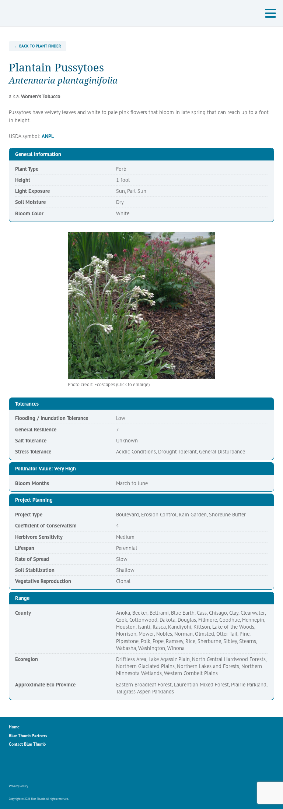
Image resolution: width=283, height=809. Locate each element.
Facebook (15, 766)
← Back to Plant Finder (37, 46)
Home (14, 726)
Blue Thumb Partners (28, 735)
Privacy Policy (18, 786)
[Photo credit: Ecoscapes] (141, 305)
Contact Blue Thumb (27, 744)
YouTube (46, 766)
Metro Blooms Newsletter (62, 766)
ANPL (48, 136)
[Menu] (272, 14)
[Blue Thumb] (50, 13)
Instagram (30, 766)
